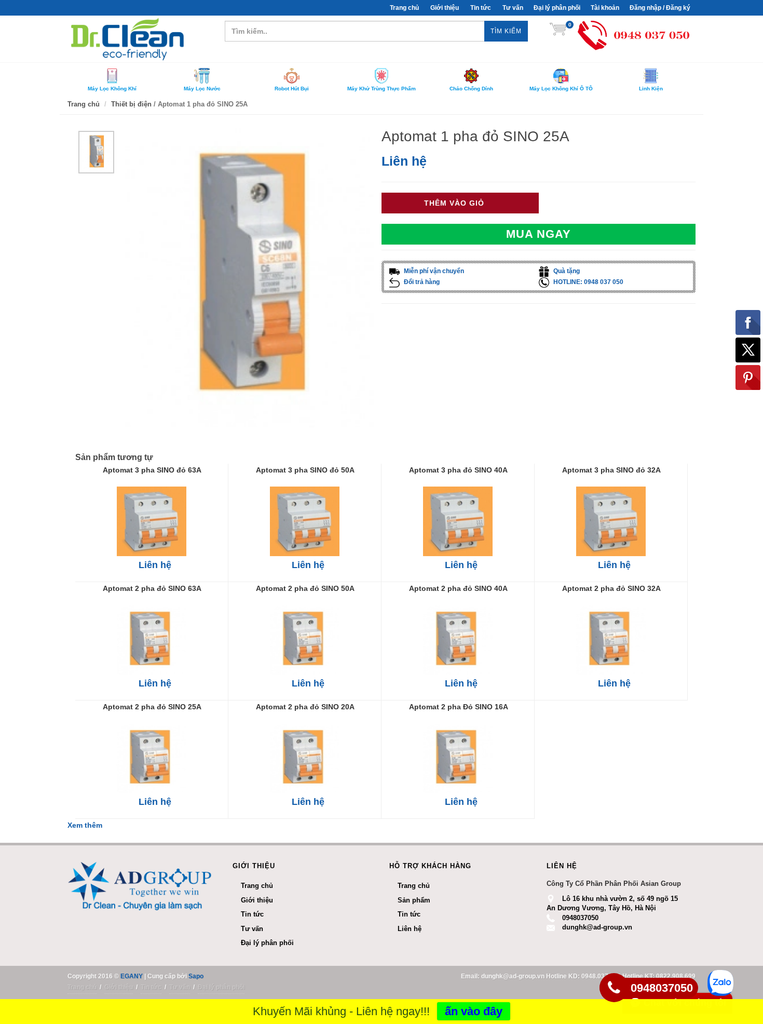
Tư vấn (512, 7)
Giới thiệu (444, 7)
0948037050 (580, 918)
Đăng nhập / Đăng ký (660, 7)
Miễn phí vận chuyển (433, 271)
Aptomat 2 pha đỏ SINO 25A (152, 707)
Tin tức (480, 7)
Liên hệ (404, 161)
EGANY (131, 976)
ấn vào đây (473, 1011)
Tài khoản (605, 7)
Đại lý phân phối (557, 7)
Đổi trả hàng (421, 282)
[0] (558, 31)
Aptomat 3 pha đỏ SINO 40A (458, 470)
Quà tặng (566, 271)
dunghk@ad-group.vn (597, 927)
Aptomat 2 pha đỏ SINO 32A (611, 588)
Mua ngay (538, 233)
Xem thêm (84, 825)
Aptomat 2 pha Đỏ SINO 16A (458, 707)
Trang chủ (404, 7)
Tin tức (409, 914)
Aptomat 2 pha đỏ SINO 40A (458, 588)
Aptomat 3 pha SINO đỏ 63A (152, 470)
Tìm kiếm (506, 31)
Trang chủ (414, 886)
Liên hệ (409, 929)
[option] (96, 152)
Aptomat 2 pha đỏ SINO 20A (305, 707)
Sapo (195, 976)
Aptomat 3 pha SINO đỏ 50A (305, 470)
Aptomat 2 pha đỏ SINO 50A (305, 588)
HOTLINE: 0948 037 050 (587, 282)
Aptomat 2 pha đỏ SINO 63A (152, 588)
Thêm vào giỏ (454, 203)
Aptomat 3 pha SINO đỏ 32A (611, 470)
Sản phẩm (414, 900)
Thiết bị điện (131, 104)
